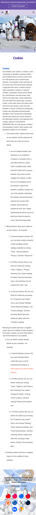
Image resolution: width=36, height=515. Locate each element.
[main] (18, 58)
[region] (18, 5)
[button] (2, 12)
